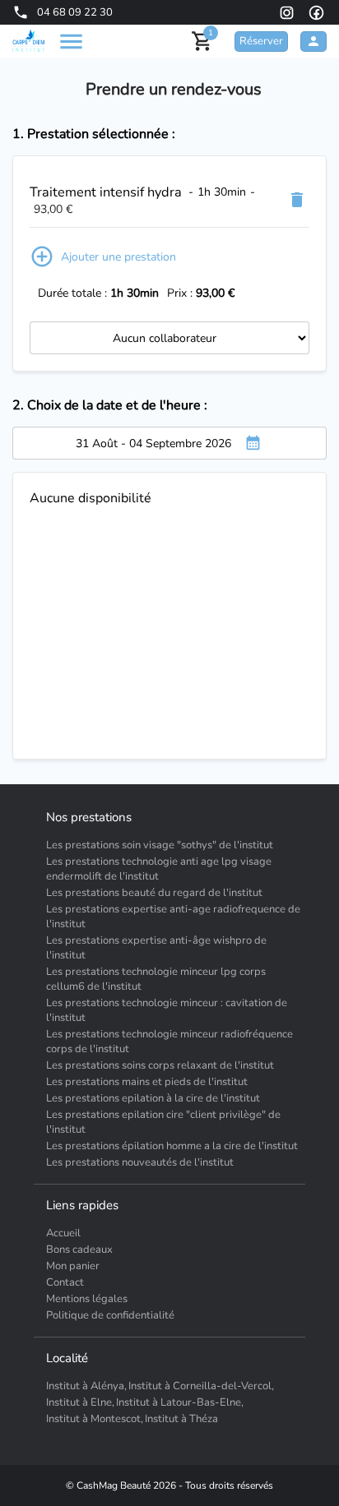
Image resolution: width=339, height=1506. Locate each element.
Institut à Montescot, (94, 1418)
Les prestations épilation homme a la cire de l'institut (172, 1146)
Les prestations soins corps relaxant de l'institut (160, 1065)
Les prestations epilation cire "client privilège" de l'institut (163, 1122)
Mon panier (73, 1266)
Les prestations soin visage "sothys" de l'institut (159, 845)
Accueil (63, 1233)
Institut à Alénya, (86, 1386)
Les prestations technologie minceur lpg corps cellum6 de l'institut (156, 979)
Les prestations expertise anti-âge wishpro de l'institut (156, 948)
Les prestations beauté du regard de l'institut (154, 892)
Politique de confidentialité (110, 1315)
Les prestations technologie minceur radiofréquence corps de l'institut (169, 1041)
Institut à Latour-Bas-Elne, (180, 1402)
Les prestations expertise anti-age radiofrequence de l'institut (173, 916)
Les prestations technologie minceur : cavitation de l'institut (166, 1010)
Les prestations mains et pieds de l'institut (147, 1081)
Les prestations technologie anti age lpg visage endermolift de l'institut (159, 869)
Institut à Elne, (80, 1402)
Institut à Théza (181, 1418)
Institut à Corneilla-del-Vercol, (201, 1386)
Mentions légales (87, 1298)
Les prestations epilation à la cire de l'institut (153, 1098)
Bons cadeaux (79, 1249)
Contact (65, 1282)
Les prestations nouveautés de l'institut (140, 1162)
